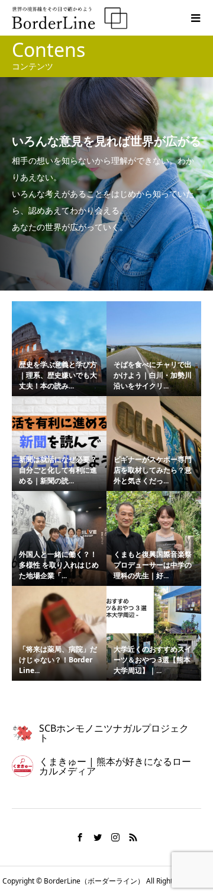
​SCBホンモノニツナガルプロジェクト (114, 733)
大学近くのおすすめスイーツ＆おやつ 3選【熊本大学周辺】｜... (153, 659)
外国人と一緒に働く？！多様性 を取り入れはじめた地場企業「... (59, 565)
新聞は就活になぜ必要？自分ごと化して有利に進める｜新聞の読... (58, 470)
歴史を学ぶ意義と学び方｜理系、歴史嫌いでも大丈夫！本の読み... (58, 375)
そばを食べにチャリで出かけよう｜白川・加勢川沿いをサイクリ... (153, 375)
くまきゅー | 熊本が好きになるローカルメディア (115, 766)
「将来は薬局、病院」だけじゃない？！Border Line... (58, 659)
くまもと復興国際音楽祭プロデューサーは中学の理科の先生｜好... (153, 565)
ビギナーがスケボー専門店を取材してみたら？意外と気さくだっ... (153, 470)
